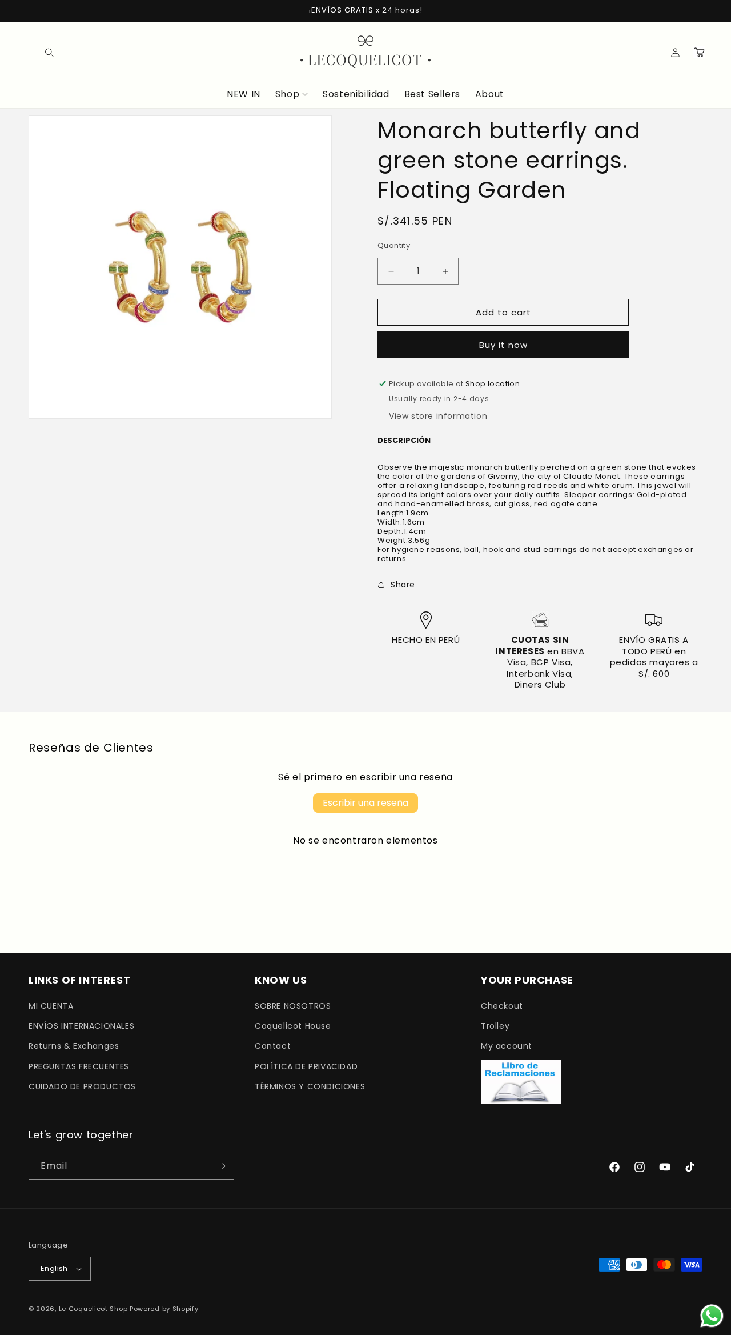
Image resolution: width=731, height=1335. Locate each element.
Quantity (393, 245)
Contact (273, 1046)
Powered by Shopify (164, 1308)
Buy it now (503, 345)
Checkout (502, 1006)
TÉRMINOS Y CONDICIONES (310, 1086)
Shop (287, 95)
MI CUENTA (51, 1006)
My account (506, 1046)
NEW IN (243, 95)
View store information (438, 416)
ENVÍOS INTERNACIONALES (81, 1026)
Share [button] (403, 584)
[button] (41, 52)
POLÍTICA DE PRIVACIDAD (306, 1066)
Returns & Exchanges (74, 1046)
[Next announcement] (698, 11)
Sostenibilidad (356, 95)
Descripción (404, 440)
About (489, 95)
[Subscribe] (221, 1166)
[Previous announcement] (32, 11)
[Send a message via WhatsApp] (711, 1315)
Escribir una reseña (365, 802)
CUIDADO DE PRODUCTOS (82, 1086)
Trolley (495, 1026)
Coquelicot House (293, 1026)
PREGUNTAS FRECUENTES (79, 1066)
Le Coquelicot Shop (93, 1308)
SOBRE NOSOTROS (293, 1006)
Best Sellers (432, 95)
